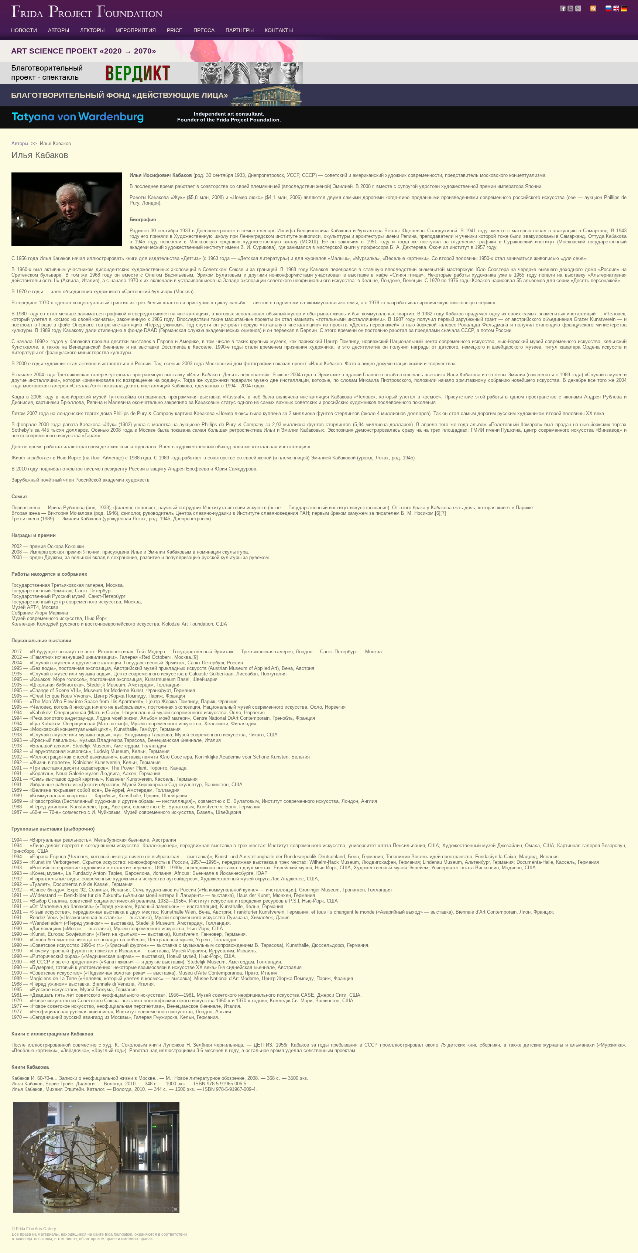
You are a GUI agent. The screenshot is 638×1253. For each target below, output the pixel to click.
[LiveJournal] (578, 8)
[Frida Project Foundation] (86, 15)
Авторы (19, 143)
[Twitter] (570, 8)
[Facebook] (563, 8)
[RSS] (593, 10)
